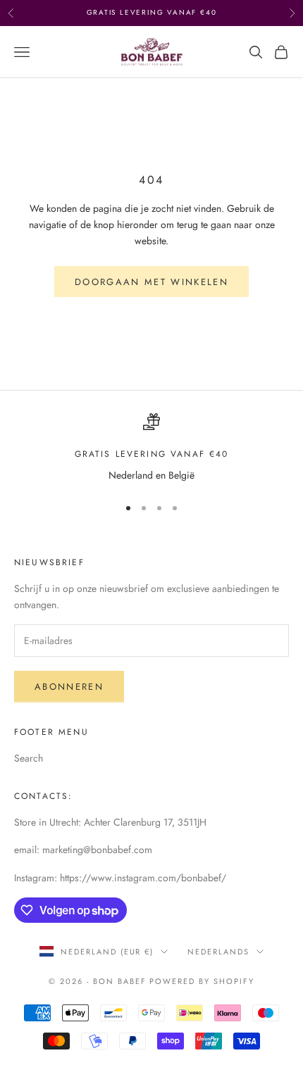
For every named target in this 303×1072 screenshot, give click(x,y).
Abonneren (69, 686)
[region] (151, 448)
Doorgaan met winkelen (151, 282)
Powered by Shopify (201, 981)
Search (28, 758)
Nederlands (218, 951)
